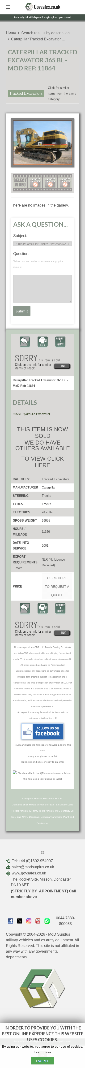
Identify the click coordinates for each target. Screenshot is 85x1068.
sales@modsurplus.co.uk (33, 867)
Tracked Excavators (25, 93)
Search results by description (45, 33)
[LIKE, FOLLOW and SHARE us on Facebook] (10, 921)
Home (11, 32)
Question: (38, 260)
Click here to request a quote (57, 586)
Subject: (20, 236)
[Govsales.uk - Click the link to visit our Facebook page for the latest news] (42, 731)
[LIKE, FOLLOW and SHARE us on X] (19, 921)
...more (17, 568)
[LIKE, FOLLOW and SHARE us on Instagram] (29, 921)
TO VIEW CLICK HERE (42, 461)
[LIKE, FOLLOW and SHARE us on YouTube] (38, 921)
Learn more (42, 1052)
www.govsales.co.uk (29, 873)
